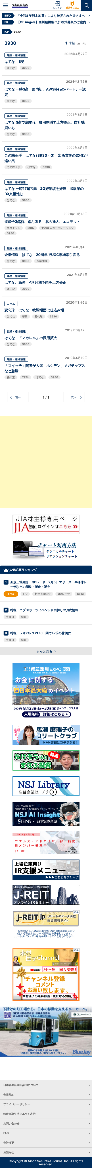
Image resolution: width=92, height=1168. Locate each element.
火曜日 (10, 617)
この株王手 (13, 167)
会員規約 (8, 1094)
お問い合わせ (11, 1123)
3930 (25, 68)
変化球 (39, 316)
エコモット (13, 228)
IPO (25, 594)
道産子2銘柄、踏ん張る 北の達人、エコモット (42, 221)
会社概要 (8, 1142)
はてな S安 (16, 61)
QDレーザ (64, 594)
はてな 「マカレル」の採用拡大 (30, 338)
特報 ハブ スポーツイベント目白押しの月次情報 (44, 610)
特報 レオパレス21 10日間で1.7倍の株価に (40, 633)
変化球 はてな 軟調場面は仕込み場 (34, 310)
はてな (11, 68)
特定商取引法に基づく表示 (19, 1113)
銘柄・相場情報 (16, 55)
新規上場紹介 (43, 594)
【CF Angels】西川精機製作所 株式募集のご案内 (51, 22)
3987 (30, 228)
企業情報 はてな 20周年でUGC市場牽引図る (42, 254)
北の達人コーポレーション (58, 228)
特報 (24, 617)
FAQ (6, 1133)
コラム (11, 303)
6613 (80, 594)
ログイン (57, 7)
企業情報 (41, 261)
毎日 (24, 316)
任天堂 (11, 377)
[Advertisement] (46, 462)
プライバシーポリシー (16, 1104)
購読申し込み (72, 7)
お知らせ (8, 1152)
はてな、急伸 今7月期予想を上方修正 (35, 282)
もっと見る (45, 651)
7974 (25, 377)
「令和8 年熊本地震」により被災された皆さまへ (51, 15)
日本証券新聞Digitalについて (21, 1085)
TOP (6, 31)
